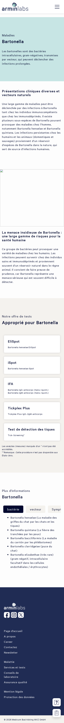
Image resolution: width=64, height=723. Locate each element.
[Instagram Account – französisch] (14, 615)
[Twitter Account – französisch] (21, 615)
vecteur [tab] (35, 509)
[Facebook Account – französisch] (7, 615)
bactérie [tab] (13, 509)
